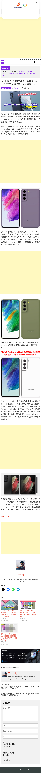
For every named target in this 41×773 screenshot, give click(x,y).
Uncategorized (12, 71)
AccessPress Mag (25, 770)
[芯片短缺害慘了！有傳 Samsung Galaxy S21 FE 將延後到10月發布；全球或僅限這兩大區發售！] (9, 604)
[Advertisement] (20, 37)
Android (9, 667)
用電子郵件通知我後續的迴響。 (9, 745)
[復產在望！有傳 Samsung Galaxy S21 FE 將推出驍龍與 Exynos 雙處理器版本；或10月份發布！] (9, 628)
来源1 (3, 517)
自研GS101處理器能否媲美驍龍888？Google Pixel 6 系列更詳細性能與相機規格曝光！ (20, 694)
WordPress (11, 770)
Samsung (15, 667)
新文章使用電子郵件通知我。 (9, 754)
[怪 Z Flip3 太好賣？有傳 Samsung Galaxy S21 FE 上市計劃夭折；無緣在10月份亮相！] (28, 604)
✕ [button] (36, 3)
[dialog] (20, 9)
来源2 (8, 517)
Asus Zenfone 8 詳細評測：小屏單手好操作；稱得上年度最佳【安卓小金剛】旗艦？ (20, 687)
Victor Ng (16, 88)
